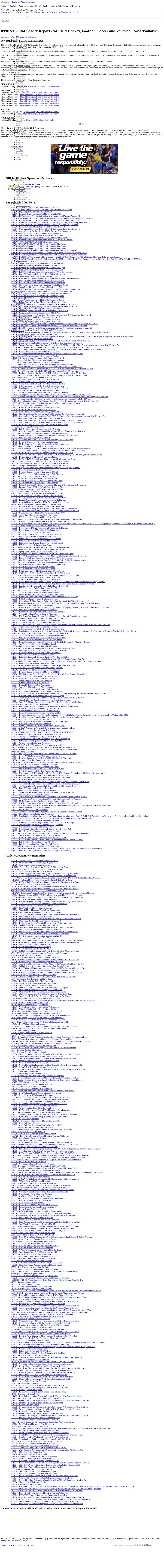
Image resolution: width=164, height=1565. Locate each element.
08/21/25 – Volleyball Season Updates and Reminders (31, 1181)
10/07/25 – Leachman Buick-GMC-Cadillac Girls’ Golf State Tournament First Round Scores (46, 420)
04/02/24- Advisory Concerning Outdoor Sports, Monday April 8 (35, 736)
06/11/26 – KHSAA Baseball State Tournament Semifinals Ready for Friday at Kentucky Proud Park (49, 223)
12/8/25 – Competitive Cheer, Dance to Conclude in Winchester (35, 362)
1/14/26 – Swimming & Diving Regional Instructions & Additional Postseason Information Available (49, 1037)
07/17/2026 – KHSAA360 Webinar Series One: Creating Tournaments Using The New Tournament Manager (52, 893)
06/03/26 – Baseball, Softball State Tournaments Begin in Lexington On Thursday (42, 240)
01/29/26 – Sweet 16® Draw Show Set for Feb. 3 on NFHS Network (37, 330)
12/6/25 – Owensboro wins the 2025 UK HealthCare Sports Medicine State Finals (42, 364)
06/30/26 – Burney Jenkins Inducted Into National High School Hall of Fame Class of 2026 (45, 220)
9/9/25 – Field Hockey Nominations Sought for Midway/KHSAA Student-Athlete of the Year (46, 1160)
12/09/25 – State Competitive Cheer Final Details (29, 1074)
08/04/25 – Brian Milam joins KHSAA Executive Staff (31, 470)
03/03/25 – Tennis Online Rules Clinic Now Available (31, 1327)
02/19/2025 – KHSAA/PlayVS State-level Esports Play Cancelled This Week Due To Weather (46, 1357)
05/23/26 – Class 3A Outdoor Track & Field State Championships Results (38, 244)
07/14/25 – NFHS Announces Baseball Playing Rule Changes (34, 483)
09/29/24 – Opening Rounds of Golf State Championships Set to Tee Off (38, 650)
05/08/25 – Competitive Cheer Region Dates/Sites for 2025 (33, 1256)
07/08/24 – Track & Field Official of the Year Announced (32, 687)
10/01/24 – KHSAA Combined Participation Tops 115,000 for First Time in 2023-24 (43, 648)
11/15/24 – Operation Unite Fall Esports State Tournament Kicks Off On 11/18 (40, 1439)
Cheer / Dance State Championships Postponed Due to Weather (35, 356)
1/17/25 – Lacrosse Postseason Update (25, 1394)
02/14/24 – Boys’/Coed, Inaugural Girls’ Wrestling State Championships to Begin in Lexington (46, 762)
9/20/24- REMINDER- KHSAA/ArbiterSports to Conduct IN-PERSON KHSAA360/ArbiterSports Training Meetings (56, 1489)
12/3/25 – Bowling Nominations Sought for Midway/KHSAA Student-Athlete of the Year (45, 1078)
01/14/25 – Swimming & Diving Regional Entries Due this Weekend (37, 1403)
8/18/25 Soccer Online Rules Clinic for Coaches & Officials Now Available (39, 463)
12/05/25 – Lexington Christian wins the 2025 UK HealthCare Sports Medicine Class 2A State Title (48, 373)
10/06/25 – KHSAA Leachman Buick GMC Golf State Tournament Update (39, 425)
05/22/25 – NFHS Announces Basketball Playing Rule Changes (35, 517)
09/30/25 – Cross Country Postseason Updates (28, 1138)
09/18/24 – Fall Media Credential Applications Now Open (33, 655)
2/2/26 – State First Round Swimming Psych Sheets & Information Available (40, 1022)
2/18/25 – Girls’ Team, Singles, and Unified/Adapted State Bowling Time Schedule (42, 1362)
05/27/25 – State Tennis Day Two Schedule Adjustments (32, 1218)
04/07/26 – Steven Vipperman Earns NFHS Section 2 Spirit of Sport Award (39, 285)
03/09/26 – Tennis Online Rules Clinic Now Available (31, 985)
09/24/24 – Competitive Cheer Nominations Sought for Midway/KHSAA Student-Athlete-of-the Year (49, 1480)
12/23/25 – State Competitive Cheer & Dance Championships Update (37, 1056)
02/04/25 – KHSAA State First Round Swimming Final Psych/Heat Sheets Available (43, 1372)
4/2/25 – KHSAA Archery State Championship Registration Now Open (38, 1299)
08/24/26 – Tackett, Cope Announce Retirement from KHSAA (34, 207)
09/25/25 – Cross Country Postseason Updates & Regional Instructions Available (41, 1142)
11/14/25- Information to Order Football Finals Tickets (31, 377)
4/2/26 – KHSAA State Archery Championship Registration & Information (39, 953)
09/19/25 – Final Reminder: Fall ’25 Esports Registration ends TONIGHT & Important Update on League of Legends (55, 1149)
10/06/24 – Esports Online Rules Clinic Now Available (31, 1469)
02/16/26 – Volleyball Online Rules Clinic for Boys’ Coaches (34, 1009)
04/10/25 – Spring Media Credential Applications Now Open (34, 552)
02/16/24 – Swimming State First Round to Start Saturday (32, 760)
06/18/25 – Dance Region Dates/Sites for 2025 (28, 1209)
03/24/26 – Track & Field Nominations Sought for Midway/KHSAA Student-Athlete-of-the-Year (47, 964)
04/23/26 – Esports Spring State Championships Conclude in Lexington (38, 268)
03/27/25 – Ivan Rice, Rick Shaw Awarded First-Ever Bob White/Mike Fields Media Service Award (48, 560)
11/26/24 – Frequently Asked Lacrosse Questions (29, 1426)
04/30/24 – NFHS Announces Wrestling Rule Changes (31, 719)
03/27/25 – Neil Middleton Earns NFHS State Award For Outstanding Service (40, 562)
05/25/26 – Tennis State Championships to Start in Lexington (34, 242)
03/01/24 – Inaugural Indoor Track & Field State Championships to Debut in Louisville (43, 754)
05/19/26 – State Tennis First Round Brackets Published (32, 917)
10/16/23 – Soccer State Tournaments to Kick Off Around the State (36, 835)
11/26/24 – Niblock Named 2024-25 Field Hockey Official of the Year (37, 623)
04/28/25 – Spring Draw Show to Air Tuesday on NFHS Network (36, 539)
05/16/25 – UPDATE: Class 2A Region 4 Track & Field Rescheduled (37, 1250)
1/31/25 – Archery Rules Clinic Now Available (28, 1381)
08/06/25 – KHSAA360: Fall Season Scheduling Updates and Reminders (38, 1198)
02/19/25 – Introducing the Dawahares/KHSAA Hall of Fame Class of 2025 (39, 586)
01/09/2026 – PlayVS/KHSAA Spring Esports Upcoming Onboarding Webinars (41, 1043)
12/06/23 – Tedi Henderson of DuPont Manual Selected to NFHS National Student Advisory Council (49, 797)
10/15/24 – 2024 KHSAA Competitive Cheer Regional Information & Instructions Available (45, 1465)
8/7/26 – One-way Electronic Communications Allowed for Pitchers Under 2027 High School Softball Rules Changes (55, 878)
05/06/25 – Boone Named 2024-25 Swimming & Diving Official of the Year (39, 528)
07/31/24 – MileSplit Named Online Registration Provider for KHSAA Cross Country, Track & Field (49, 674)
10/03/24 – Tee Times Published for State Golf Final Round (33, 644)
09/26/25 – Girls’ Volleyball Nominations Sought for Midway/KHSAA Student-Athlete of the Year (48, 431)
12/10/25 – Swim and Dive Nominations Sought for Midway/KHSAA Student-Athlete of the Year (48, 1069)
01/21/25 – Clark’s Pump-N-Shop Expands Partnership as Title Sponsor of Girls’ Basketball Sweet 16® (50, 601)
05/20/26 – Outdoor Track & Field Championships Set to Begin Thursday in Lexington (44, 250)
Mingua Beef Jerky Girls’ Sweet (23, 752)
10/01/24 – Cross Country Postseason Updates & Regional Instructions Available (41, 1478)
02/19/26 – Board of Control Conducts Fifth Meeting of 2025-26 (35, 319)
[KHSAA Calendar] (23, 12)
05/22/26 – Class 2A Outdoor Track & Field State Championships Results (38, 246)
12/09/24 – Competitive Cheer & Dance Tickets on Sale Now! (34, 1420)
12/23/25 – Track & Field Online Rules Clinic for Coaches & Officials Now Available (43, 1058)
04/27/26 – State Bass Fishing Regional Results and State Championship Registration (43, 927)
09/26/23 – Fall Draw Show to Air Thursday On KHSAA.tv (33, 842)
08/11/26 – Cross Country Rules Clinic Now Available (31, 871)
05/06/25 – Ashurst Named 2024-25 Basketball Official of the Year (36, 526)
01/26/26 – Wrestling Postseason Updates (26, 1035)
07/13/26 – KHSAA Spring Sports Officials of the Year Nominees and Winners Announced (45, 216)
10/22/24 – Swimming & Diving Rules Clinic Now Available (34, 1456)
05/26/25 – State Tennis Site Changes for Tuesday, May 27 (33, 1224)
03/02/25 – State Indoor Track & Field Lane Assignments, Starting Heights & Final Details (45, 1332)
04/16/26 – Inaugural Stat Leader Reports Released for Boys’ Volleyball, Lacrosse (42, 272)
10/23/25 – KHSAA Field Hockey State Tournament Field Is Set (35, 407)
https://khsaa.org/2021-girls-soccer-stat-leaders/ (41, 114)
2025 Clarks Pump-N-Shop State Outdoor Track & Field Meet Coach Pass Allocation (43, 1215)
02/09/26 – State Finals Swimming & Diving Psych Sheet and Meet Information (41, 1015)
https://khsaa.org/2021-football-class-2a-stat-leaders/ (39, 97)
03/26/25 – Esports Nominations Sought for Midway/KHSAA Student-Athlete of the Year (45, 1306)
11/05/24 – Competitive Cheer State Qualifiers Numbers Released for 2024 (39, 1448)
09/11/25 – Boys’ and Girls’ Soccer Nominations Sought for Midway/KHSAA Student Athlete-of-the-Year (51, 448)
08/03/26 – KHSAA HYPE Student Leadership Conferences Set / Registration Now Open (45, 882)
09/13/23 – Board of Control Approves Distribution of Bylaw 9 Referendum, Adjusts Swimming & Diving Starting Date (56, 848)
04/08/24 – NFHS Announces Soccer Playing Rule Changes (33, 730)
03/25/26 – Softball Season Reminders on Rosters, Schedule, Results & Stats (40, 966)
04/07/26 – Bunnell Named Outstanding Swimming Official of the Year (38, 283)
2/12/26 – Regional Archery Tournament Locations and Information (36, 1011)
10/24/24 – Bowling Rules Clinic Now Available (29, 1454)
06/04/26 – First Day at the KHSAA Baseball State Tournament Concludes (39, 238)
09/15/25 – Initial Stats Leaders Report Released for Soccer (33, 446)
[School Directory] (8, 12)
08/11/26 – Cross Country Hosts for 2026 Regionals (30, 865)
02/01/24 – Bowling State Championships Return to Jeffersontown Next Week (40, 777)
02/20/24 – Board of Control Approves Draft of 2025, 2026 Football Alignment (41, 758)
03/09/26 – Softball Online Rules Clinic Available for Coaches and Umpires (39, 988)
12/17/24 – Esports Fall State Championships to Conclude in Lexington (38, 612)
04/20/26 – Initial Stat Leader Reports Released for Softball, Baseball (37, 270)
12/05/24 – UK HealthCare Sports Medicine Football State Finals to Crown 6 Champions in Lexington (49, 616)
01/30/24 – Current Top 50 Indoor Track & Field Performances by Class (38, 1385)
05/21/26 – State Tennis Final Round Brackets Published (32, 908)
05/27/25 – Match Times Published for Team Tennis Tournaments (35, 1220)
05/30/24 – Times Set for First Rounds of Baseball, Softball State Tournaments (40, 700)
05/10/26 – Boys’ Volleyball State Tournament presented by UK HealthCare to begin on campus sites (49, 255)
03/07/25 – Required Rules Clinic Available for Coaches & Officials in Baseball (41, 1325)
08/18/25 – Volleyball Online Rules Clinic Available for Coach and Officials (39, 466)
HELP (32, 1545)
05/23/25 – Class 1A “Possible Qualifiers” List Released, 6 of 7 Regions (38, 1231)
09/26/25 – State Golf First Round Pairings (27, 1140)
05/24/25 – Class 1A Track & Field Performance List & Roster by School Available (42, 1228)
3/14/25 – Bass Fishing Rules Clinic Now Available (30, 1319)
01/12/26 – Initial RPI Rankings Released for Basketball (32, 339)
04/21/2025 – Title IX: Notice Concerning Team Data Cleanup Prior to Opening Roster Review (47, 1280)
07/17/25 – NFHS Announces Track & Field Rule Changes (33, 476)
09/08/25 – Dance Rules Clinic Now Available (28, 1162)
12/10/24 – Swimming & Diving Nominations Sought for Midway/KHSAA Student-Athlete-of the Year (50, 1415)
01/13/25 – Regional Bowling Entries (25, 1405)
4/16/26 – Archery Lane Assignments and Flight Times (31, 938)
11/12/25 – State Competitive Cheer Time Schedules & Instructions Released (40, 392)
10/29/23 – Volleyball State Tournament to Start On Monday (33, 827)
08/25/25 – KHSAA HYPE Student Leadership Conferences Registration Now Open (43, 459)
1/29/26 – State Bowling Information (24, 1031)
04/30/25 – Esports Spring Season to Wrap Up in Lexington (33, 536)
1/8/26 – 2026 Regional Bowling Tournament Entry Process (33, 1046)
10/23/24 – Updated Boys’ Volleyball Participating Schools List (35, 1461)
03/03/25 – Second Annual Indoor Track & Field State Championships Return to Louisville (45, 575)
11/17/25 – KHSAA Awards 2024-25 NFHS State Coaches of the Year (37, 386)
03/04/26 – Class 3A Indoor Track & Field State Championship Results (37, 298)
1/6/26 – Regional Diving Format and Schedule (28, 1052)
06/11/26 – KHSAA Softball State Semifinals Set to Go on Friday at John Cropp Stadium (44, 225)
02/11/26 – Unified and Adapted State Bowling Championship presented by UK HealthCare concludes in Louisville (54, 324)
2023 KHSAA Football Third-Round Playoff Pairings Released (35, 820)
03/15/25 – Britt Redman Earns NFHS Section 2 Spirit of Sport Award (37, 571)
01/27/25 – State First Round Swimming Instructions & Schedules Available (39, 1388)
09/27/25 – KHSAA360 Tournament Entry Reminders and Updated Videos (39, 1117)
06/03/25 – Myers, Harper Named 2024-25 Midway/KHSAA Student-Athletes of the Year (45, 511)
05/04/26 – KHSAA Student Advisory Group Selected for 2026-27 (36, 261)
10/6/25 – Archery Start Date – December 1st (28, 1132)
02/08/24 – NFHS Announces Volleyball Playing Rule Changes (35, 767)
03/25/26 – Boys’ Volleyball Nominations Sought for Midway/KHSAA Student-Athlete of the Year (48, 968)
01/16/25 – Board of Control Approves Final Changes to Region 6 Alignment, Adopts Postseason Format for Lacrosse (55, 603)
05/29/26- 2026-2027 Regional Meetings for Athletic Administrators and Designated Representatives (49, 901)
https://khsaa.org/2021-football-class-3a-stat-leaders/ (39, 99)
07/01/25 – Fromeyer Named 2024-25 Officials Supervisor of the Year (37, 487)
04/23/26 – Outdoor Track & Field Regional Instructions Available (36, 929)
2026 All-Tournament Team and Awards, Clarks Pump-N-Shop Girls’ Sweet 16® (41, 291)
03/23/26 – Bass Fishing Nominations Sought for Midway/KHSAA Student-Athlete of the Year (47, 972)
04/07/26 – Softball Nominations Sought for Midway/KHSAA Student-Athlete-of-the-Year (45, 951)
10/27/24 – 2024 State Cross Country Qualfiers (28, 1452)
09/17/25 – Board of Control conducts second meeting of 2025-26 (36, 442)
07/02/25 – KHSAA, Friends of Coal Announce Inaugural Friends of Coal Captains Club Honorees (48, 485)
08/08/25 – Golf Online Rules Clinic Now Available (30, 1196)
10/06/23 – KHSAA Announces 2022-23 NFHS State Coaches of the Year (39, 838)
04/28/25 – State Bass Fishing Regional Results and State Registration (37, 1265)
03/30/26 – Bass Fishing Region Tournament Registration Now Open (37, 962)
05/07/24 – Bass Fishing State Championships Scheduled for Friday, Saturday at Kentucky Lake (47, 717)
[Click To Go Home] (18, 2)
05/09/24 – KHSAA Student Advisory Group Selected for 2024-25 (36, 713)
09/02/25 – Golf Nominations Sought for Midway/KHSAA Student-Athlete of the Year (43, 1168)
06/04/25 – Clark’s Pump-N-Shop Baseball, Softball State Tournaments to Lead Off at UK (45, 509)
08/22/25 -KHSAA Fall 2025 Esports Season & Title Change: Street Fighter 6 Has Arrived (45, 1179)
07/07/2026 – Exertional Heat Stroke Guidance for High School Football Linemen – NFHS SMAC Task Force (53, 218)
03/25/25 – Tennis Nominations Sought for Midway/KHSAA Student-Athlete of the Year (44, 1308)
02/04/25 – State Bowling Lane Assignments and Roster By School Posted (39, 1375)
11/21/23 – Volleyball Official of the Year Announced (31, 807)
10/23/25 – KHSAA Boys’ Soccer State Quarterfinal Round (33, 410)
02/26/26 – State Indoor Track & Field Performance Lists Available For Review (41, 996)
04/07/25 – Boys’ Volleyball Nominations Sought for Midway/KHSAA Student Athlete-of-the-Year (48, 556)
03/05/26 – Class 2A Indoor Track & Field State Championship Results (37, 296)
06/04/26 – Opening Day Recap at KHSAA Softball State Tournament (37, 235)
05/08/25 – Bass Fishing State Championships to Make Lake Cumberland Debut (41, 521)
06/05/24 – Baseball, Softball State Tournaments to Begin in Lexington (37, 696)
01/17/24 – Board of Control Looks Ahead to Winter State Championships (39, 779)
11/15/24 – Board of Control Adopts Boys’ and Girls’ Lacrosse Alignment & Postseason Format (47, 1435)
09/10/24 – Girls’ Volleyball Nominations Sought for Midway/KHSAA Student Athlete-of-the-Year (48, 659)
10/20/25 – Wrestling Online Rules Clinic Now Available (32, 1108)
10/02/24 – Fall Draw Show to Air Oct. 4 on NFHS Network (34, 646)
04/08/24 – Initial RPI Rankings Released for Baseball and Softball (36, 734)
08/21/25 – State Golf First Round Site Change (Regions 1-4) (34, 1183)
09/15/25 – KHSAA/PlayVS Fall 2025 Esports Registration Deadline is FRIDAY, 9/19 (44, 1153)
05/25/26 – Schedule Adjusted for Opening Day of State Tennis (35, 906)
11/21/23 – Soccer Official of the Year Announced (29, 810)
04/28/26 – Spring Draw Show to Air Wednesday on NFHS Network (37, 263)
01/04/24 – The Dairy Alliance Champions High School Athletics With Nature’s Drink (43, 786)
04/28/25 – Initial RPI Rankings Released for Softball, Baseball (34, 541)
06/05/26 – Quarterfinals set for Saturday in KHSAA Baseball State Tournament (41, 231)
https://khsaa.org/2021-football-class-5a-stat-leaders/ (39, 103)
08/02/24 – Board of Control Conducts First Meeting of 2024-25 (35, 672)
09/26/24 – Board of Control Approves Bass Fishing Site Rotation (36, 653)
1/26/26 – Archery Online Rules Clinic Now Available (31, 1033)
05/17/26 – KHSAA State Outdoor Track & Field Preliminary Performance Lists (41, 923)
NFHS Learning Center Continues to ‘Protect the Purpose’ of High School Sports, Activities (45, 468)
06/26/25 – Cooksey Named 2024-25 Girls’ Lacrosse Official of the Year (38, 498)
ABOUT (12, 1545)
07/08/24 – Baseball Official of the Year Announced (30, 685)
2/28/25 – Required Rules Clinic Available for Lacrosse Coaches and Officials (40, 1334)
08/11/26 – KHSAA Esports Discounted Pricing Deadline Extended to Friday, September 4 (45, 874)
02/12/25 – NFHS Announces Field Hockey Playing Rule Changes (36, 588)
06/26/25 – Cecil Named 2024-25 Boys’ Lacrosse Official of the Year (37, 496)
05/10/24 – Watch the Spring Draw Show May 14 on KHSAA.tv (35, 711)
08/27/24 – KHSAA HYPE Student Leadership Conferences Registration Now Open (43, 666)
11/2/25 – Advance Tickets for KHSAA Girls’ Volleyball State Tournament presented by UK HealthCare (50, 399)
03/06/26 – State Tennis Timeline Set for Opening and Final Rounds (36, 990)
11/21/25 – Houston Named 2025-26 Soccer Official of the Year (35, 379)
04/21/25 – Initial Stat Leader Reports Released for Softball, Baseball (37, 543)
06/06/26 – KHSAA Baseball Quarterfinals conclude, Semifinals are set (38, 227)
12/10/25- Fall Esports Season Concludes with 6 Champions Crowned (37, 358)
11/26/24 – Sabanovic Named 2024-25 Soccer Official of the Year (35, 620)
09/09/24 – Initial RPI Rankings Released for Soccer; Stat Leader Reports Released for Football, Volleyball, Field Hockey (57, 661)
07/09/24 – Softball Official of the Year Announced (30, 683)
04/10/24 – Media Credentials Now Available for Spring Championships (38, 726)
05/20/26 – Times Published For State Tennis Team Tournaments (35, 910)
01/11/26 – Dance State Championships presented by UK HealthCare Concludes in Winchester (46, 343)
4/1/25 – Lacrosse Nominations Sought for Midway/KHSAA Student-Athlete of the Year (44, 1301)
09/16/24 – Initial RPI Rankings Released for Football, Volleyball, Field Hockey (41, 657)
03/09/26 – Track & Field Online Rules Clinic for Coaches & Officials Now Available (43, 977)
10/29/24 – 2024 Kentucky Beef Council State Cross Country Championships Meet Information (47, 1450)
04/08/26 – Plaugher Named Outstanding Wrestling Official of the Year (37, 281)
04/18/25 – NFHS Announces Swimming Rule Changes (32, 545)
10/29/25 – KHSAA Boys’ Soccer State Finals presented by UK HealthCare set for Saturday (46, 403)
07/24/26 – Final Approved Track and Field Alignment (31, 212)
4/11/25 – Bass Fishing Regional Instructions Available (31, 1289)
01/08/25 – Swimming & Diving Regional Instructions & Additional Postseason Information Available (49, 1407)
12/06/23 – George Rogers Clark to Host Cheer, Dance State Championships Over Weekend (46, 799)
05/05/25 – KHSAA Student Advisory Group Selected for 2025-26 (36, 534)
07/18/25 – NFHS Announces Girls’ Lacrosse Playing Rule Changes (37, 474)
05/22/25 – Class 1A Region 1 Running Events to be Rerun (33, 1239)
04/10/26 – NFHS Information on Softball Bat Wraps (31, 947)
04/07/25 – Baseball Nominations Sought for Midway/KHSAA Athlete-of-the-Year (42, 554)
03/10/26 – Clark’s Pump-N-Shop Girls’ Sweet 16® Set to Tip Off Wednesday (40, 293)
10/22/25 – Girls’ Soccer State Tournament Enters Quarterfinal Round (37, 412)
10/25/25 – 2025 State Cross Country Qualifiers (29, 405)
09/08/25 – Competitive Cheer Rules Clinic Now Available (33, 1164)
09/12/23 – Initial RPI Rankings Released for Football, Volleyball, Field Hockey (41, 850)
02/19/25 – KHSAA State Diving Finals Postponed (30, 1355)
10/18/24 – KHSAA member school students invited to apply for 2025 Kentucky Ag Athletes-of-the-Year (50, 642)
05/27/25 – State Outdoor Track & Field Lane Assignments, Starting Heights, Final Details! (45, 1222)
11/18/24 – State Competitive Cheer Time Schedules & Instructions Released (40, 1433)
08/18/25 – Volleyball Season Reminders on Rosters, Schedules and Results (39, 1192)
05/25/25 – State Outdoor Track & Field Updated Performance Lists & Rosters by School (44, 1226)
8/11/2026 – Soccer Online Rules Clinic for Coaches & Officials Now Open (39, 867)
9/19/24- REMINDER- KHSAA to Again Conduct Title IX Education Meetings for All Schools (47, 1491)
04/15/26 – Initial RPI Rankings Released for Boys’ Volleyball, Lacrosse (38, 274)
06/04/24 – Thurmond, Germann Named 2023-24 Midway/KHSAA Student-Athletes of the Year (47, 698)
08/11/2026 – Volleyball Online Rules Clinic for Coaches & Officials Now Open (41, 210)
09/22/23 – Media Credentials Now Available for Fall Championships (37, 846)
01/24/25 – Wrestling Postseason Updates (26, 1390)
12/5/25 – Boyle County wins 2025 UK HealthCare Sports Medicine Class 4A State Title (44, 371)
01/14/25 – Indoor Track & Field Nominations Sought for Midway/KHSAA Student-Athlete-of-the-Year (50, 1400)
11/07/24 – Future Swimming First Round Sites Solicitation (33, 1443)
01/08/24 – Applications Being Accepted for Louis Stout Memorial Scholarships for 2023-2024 (46, 784)
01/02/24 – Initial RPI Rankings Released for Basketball (32, 788)
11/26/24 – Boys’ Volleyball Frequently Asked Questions (32, 1424)
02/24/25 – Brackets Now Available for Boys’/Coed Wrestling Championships (40, 1344)
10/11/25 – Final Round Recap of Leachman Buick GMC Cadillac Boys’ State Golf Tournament (47, 414)
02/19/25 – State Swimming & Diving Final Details (30, 1360)
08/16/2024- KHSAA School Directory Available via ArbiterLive (35, 670)
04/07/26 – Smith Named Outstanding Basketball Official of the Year (37, 287)
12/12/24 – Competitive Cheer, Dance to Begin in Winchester (34, 614)
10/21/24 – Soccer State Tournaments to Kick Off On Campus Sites (36, 640)
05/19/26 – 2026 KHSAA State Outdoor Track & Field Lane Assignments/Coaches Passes (45, 914)
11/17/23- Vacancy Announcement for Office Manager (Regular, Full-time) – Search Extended (46, 812)
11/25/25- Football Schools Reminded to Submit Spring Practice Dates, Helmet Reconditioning (46, 1080)
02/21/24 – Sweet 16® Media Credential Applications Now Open (35, 756)
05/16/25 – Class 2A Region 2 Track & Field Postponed (32, 1248)
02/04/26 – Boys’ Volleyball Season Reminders (28, 1024)
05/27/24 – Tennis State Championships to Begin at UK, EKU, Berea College (40, 704)
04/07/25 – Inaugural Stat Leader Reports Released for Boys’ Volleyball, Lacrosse (42, 558)
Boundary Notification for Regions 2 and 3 (27, 1274)
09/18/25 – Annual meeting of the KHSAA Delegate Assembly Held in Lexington (42, 440)
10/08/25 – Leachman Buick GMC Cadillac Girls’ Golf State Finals (36, 418)
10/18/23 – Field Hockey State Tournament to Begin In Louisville (35, 831)
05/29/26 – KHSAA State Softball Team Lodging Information (34, 899)
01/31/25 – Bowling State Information (25, 1383)
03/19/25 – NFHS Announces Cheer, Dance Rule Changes (33, 567)
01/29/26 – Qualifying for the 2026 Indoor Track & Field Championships (38, 1028)
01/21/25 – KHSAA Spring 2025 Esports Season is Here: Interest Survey (38, 1392)
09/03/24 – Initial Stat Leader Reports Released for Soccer (33, 663)
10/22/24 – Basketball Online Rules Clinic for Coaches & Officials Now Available (42, 1314)
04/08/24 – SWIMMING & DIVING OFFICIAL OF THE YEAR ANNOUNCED (42, 732)
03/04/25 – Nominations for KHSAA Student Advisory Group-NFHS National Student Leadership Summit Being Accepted (58, 582)
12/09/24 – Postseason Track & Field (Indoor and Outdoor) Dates (35, 1418)
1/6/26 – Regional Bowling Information (26, 1050)
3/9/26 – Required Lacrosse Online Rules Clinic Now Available (35, 983)
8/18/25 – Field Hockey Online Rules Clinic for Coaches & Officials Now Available (42, 1190)
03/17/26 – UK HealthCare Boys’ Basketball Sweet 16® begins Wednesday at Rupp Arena (45, 289)
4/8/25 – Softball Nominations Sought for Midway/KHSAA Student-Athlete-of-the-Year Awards (47, 1293)
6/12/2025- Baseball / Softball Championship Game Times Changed (36, 504)
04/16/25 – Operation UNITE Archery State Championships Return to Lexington (41, 547)
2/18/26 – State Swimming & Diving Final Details (30, 1005)
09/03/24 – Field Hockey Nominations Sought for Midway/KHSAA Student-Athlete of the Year (47, 1504)
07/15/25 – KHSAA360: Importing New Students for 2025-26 (34, 1205)
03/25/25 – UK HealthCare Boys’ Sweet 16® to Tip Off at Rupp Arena (38, 564)
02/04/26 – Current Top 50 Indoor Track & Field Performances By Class (38, 1020)
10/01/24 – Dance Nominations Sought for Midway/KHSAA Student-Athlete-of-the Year (44, 1476)
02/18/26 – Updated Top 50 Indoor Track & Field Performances (35, 1007)
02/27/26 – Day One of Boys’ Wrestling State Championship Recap (36, 309)
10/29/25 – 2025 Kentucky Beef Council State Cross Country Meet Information (41, 1099)
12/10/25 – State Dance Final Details (24, 1071)
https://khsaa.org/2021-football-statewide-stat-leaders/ (39, 93)
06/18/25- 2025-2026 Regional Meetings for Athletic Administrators (36, 1211)
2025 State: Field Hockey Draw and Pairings (28, 427)
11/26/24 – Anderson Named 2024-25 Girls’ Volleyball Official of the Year (39, 618)
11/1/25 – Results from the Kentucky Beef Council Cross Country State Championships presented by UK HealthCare (55, 401)
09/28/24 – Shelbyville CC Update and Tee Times (29, 1482)
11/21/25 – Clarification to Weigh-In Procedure (28, 1086)
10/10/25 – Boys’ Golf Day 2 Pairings (25, 1119)
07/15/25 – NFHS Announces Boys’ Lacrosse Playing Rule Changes (37, 481)
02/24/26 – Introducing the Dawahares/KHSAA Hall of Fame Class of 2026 (39, 311)
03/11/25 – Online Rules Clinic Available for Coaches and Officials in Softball (40, 1323)
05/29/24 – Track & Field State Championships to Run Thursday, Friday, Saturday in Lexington (47, 702)
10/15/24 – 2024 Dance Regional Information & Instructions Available (37, 1467)
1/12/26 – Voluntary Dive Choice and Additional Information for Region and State (42, 1039)
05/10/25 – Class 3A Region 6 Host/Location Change (31, 1254)
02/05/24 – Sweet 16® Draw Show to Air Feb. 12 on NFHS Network (37, 769)
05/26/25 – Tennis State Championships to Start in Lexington (34, 515)
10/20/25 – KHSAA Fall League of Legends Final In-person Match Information (41, 1110)
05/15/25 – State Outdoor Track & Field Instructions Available (34, 1252)
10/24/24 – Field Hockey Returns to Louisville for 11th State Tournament (38, 638)
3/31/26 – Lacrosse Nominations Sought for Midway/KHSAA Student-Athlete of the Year (45, 960)
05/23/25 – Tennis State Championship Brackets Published (33, 1233)
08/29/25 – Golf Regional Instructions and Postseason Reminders (35, 1170)
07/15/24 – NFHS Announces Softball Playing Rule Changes (34, 676)
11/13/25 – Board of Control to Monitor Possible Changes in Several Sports (39, 388)
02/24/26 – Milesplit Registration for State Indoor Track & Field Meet (37, 998)
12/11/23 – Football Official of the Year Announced (30, 795)
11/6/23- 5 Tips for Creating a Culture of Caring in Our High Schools (37, 825)
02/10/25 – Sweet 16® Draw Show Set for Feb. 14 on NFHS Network (37, 595)
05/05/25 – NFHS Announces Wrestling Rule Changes (31, 532)
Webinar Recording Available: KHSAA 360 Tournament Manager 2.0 (37, 891)
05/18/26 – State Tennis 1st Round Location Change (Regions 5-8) (36, 921)
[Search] (26, 16)
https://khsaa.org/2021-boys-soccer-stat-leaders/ (41, 112)
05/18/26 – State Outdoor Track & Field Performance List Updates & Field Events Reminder (46, 919)
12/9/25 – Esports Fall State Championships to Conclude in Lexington (37, 360)
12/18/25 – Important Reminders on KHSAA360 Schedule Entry (35, 1061)
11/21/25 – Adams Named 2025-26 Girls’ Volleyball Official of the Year (38, 384)
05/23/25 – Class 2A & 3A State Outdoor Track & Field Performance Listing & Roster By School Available (51, 1237)
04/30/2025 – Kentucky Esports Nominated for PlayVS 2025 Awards (37, 1263)
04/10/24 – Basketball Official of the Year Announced (31, 724)
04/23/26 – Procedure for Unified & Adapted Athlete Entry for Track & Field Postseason (44, 932)
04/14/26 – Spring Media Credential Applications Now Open (34, 276)
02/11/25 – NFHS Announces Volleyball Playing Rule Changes (35, 592)
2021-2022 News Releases (26, 37)
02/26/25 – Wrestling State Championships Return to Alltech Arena (36, 579)
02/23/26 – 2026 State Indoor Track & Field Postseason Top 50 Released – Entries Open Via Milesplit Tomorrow (53, 1000)
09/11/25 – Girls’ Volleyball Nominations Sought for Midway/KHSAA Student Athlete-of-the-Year (48, 450)
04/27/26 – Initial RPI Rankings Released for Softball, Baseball (34, 266)
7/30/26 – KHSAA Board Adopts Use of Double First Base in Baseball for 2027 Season (44, 886)
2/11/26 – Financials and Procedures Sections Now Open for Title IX (37, 1013)
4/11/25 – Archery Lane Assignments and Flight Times (31, 1286)
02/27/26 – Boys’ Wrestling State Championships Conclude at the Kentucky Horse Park (44, 306)
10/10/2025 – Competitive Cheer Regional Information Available (35, 1121)
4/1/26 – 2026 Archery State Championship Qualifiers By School (35, 957)
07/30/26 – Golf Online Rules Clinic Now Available (30, 884)
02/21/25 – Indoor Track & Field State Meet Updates (31, 1351)
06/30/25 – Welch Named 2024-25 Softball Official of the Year (34, 491)
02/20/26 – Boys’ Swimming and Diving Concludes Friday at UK (36, 317)
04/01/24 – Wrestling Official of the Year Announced (31, 743)
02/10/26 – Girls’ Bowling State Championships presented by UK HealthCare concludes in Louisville (49, 326)
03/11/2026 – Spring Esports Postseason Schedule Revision (33, 975)
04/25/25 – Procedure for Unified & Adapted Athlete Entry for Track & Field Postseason (44, 1271)
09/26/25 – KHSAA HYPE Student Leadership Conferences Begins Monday (40, 433)
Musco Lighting (33, 184)
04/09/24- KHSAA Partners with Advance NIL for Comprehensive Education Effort (42, 728)
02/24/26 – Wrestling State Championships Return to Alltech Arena (36, 313)
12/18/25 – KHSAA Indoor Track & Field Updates (30, 1063)
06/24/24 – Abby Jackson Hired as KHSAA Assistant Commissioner (37, 691)
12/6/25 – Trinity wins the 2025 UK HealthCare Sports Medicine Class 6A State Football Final (46, 367)
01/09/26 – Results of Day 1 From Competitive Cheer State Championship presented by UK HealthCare (50, 347)
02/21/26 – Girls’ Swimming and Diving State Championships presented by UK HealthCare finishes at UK (51, 315)
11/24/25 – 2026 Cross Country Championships (29, 1082)
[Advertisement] (44, 1517)
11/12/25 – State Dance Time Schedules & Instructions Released (35, 390)
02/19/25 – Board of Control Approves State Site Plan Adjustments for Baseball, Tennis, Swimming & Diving (52, 584)
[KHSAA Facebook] (40, 12)
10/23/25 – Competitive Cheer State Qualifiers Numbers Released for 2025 (39, 1104)
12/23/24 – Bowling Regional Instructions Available (30, 1411)
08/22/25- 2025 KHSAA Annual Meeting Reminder (30, 1177)
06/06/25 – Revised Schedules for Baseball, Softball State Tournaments (37, 506)
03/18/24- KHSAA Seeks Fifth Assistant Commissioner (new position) (37, 745)
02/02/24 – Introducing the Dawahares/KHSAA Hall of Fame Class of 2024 (39, 775)
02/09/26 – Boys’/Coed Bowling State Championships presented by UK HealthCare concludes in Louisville (51, 328)
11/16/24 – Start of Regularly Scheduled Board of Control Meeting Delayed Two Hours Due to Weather (50, 782)
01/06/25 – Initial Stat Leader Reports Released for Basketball (34, 610)
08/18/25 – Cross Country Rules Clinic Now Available (31, 1194)
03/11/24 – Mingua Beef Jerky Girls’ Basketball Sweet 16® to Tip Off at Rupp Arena (43, 747)
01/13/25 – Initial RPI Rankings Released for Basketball (32, 605)
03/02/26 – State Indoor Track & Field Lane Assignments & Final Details (38, 992)
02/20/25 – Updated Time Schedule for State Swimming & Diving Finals (38, 1353)
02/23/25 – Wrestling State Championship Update (29, 1349)
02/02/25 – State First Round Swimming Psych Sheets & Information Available (40, 1379)
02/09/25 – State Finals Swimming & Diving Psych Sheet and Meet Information (41, 1370)
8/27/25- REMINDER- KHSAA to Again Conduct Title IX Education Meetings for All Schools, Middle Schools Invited (56, 455)
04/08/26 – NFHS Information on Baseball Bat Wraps (31, 949)
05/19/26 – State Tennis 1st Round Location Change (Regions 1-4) (36, 912)
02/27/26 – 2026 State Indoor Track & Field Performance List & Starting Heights (41, 994)
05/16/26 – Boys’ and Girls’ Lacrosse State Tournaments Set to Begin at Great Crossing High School (49, 253)
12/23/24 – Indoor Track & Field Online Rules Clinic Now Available (37, 1413)
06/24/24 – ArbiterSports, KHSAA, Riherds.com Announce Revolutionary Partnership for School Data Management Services (58, 693)
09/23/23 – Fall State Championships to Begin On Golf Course (34, 844)
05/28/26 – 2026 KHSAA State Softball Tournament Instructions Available (39, 904)
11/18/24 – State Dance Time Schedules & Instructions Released (35, 1431)
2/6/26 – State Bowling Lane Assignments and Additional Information (37, 1018)
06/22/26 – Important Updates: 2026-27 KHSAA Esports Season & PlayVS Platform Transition (47, 895)
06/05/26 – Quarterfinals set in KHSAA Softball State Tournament (36, 233)
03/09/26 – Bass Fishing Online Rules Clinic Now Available (33, 981)
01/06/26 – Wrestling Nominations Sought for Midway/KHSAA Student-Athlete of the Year (45, 1054)
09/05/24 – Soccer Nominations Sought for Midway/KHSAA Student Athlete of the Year (44, 1501)
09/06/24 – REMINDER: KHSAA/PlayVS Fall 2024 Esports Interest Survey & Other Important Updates (51, 1499)
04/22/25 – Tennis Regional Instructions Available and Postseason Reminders (40, 1278)
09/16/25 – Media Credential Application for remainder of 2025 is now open (39, 444)
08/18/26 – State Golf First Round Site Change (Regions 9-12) (34, 863)
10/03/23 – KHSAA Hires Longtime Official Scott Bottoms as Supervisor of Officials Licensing (47, 840)
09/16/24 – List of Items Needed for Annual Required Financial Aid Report (39, 1493)
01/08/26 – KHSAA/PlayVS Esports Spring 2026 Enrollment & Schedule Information (43, 1048)
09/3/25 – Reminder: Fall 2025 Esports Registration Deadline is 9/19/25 (38, 1166)
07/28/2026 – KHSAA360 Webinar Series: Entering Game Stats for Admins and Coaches (45, 889)
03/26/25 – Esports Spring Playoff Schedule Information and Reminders (38, 1304)
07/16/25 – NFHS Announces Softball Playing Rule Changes (34, 478)
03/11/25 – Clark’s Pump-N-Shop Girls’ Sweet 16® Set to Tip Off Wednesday (40, 573)
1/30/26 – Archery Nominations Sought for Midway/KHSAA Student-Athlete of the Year (44, 1026)
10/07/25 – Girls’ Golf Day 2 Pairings (25, 1123)
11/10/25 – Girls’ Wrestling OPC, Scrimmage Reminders (32, 1095)
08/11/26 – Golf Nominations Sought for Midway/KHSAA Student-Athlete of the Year (43, 876)
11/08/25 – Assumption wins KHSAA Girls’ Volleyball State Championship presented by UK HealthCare (51, 395)
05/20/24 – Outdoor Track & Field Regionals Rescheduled (33, 1241)
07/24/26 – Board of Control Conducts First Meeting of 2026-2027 (36, 214)
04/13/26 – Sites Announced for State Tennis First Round (32, 944)
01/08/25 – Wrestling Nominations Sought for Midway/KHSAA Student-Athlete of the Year (45, 1409)
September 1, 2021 (8, 37)
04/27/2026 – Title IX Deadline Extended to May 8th (31, 955)
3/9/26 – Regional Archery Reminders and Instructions (31, 979)
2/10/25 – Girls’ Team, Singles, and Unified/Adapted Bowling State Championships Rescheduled (47, 1368)
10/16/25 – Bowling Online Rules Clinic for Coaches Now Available (37, 1112)
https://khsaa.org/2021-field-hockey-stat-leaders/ (42, 86)
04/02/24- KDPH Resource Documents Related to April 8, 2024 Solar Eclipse (40, 739)
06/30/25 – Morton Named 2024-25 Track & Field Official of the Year (37, 493)
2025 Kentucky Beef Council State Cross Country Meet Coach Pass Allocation (40, 1097)
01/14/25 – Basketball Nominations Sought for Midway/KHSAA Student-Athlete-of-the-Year (46, 1396)
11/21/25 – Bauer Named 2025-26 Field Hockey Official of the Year (36, 382)
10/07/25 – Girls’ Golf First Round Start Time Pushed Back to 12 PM (37, 1125)
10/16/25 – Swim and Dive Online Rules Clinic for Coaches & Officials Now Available (44, 1114)
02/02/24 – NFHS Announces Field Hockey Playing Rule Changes (36, 771)
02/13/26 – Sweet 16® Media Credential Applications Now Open (35, 321)
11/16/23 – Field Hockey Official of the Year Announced (32, 814)
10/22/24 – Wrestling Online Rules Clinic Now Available (32, 1458)
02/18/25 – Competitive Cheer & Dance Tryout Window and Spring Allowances (41, 1364)
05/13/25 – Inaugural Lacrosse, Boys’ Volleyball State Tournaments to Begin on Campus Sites (46, 519)
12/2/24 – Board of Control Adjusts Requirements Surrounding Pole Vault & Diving (42, 1422)
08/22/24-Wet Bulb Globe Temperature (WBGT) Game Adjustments (37, 668)
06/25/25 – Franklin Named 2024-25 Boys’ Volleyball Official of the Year (38, 500)
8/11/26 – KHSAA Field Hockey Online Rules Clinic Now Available (37, 869)
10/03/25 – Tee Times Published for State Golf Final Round (33, 1134)
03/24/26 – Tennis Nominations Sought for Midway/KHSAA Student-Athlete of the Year (44, 970)
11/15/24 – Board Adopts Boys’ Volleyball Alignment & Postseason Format (39, 1437)
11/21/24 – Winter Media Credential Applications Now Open (34, 627)
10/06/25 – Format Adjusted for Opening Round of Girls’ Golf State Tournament (41, 1129)
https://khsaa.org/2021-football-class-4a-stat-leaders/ (39, 101)
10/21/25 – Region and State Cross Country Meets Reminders (34, 1106)
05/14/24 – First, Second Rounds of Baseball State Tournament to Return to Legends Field (45, 706)
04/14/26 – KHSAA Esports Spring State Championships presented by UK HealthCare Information (48, 940)
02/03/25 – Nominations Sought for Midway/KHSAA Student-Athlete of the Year (42, 1377)
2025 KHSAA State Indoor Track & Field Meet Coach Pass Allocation (37, 1329)
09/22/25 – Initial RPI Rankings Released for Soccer (30, 438)
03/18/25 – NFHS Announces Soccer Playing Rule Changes (33, 569)
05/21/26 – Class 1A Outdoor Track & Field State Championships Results (38, 248)
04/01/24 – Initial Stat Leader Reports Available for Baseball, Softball (37, 741)
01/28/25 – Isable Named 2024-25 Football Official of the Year (34, 599)
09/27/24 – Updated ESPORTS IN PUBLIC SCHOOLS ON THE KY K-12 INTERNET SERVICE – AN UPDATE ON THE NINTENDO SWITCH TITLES (72, 1486)
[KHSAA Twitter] (55, 12)
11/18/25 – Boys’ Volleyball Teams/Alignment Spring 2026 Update (36, 1093)
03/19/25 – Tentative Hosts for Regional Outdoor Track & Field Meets (37, 1317)
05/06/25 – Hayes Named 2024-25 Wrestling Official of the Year (35, 530)
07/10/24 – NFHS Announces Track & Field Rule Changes (33, 678)
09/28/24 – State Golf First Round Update (26, 1484)
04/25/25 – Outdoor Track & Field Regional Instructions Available (36, 1269)
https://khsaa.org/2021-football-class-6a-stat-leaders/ (39, 105)
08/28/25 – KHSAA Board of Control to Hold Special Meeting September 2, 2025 (42, 453)
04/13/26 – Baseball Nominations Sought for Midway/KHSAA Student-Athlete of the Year (45, 278)
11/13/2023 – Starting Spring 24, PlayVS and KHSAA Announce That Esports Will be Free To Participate (51, 818)
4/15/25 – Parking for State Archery (24, 1282)
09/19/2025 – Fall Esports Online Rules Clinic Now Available (34, 1147)
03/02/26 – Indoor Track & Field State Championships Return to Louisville (39, 302)
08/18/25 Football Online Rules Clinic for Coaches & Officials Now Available (40, 461)
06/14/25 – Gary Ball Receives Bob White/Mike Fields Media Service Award (40, 502)
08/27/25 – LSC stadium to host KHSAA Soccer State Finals (34, 457)
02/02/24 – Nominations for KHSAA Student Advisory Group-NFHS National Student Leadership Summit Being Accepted (58, 773)
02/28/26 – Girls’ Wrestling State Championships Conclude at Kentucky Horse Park (42, 304)
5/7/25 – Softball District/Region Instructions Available (31, 1261)
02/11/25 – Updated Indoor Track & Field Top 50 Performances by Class (38, 1366)
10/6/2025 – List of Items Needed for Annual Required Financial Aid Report (39, 1136)
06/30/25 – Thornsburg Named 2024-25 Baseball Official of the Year (37, 489)
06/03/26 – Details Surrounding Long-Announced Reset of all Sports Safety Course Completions (47, 897)
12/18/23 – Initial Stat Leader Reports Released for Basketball (34, 790)
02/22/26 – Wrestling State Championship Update (29, 1003)
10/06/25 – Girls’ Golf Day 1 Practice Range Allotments (32, 1127)
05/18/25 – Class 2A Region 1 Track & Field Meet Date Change (35, 1246)
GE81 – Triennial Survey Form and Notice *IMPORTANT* (34, 1235)
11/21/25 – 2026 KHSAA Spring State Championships (31, 1089)
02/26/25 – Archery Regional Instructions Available (30, 1340)
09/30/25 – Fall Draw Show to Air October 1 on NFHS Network (35, 429)
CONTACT (22, 1545)
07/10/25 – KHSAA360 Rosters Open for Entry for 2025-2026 (34, 1207)
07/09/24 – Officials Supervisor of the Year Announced (31, 681)
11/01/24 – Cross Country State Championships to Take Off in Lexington (38, 635)
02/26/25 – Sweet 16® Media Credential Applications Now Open (35, 577)
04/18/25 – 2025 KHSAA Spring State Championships (31, 1243)
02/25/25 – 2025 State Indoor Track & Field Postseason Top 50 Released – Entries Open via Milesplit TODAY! (53, 1347)
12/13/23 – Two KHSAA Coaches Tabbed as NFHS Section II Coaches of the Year (42, 792)
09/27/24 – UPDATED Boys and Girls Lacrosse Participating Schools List (39, 1495)
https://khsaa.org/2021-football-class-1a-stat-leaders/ (39, 95)
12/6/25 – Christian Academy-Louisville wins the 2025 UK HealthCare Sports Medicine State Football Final (52, 369)
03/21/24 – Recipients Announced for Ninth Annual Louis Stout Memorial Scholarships (44, 749)
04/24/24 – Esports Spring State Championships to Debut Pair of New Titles (39, 721)
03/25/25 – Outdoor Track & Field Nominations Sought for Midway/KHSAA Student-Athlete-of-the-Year (51, 1310)
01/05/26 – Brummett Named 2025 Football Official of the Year (35, 352)
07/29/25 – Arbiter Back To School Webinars (28, 1203)
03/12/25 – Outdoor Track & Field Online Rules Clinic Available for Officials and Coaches (45, 1321)
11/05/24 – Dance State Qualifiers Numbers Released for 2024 (34, 1446)
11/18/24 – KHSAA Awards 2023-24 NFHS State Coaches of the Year (37, 629)
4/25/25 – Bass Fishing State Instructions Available (30, 1267)
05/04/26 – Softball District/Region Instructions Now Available (34, 925)
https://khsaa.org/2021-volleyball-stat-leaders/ (38, 120)
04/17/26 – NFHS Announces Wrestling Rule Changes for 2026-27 (36, 936)
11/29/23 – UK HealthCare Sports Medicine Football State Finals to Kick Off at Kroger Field (46, 803)
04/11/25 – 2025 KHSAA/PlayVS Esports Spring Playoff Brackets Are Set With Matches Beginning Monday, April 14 (56, 1291)
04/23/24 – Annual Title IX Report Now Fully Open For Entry (34, 1276)
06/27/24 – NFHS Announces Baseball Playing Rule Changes (34, 689)
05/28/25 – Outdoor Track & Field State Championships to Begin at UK (38, 513)
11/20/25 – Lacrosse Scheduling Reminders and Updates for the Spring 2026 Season (43, 1091)
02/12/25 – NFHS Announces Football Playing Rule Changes (34, 590)
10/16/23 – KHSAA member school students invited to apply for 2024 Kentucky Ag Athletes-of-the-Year (50, 833)
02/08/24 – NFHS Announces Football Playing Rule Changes (34, 764)
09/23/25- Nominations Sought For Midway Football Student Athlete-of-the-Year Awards (44, 435)
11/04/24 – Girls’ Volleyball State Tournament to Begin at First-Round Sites (39, 633)
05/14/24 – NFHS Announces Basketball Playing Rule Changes (35, 709)
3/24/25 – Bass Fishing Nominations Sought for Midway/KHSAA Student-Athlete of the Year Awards (49, 1312)
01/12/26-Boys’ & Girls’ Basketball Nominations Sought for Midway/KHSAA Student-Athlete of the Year (51, 341)
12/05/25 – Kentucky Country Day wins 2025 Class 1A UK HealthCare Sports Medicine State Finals (49, 375)
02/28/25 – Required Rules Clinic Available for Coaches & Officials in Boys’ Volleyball (44, 1336)
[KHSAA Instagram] (68, 12)
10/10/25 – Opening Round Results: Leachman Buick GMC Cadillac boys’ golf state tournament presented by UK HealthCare (58, 416)
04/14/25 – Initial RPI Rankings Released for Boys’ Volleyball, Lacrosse (38, 549)
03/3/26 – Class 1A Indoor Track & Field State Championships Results (37, 300)
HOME (4, 1545)
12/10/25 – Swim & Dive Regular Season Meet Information (33, 1067)
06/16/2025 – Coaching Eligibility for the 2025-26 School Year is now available (41, 1213)
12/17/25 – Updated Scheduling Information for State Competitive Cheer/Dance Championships (47, 354)
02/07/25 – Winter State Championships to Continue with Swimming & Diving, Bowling (44, 597)
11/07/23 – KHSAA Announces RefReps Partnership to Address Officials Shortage (42, 823)
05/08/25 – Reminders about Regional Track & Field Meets (33, 1258)
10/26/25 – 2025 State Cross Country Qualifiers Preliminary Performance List (40, 1101)
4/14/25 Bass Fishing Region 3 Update (25, 1284)
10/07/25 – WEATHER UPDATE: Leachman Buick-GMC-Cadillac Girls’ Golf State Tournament (48, 423)
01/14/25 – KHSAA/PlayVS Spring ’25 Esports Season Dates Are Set (37, 1398)
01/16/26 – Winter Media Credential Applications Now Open (34, 334)
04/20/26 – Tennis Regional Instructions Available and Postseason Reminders (40, 934)
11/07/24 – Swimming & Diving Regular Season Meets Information (36, 1441)
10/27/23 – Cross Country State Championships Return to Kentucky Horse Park (41, 829)
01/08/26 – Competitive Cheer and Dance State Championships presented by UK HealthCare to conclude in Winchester (56, 349)
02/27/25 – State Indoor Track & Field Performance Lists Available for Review (40, 1338)
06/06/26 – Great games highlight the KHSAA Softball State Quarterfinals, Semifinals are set (46, 229)
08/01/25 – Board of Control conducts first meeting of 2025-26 (34, 472)
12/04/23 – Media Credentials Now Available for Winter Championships (38, 801)
